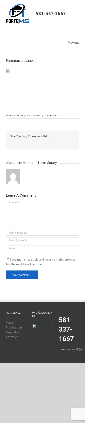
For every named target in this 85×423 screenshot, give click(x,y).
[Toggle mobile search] (77, 10)
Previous (73, 42)
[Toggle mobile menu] (77, 6)
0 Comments (51, 115)
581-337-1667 (51, 13)
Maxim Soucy (16, 115)
